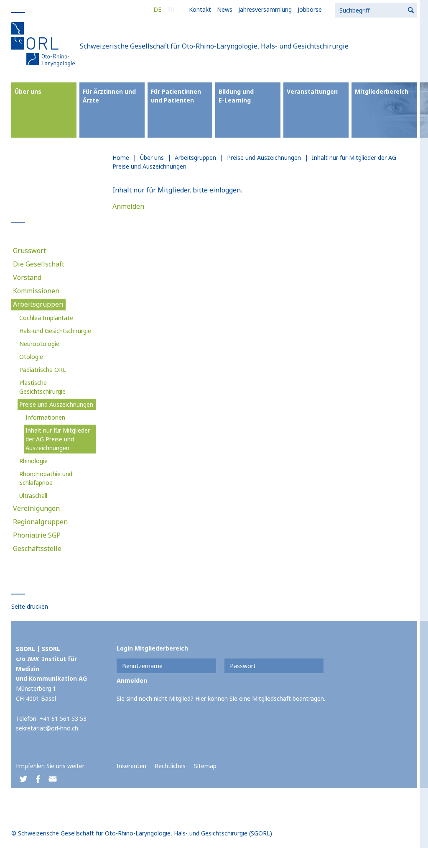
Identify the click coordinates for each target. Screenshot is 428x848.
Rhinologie (33, 461)
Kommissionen (36, 290)
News (224, 9)
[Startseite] (44, 44)
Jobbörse (310, 9)
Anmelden (128, 206)
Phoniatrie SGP (37, 535)
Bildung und (236, 95)
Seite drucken (29, 606)
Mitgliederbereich (381, 91)
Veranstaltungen (312, 91)
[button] (23, 779)
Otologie (31, 357)
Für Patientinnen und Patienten (176, 95)
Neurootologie (39, 344)
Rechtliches (170, 766)
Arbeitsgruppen (38, 304)
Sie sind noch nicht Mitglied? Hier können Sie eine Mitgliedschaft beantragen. (221, 698)
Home (120, 157)
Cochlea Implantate (46, 318)
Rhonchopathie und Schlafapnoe (45, 478)
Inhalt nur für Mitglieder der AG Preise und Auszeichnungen (57, 439)
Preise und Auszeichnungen (56, 404)
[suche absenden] (411, 10)
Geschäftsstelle (37, 548)
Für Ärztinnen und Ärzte (109, 95)
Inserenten (131, 766)
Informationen (45, 417)
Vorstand (27, 277)
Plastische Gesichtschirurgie (42, 387)
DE (157, 9)
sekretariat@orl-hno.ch (47, 728)
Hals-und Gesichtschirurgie (55, 331)
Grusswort (29, 250)
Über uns (28, 91)
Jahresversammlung (265, 9)
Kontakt (200, 9)
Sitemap (205, 766)
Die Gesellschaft (38, 264)
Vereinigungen (36, 508)
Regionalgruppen (40, 521)
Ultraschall (33, 496)
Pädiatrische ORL (42, 370)
